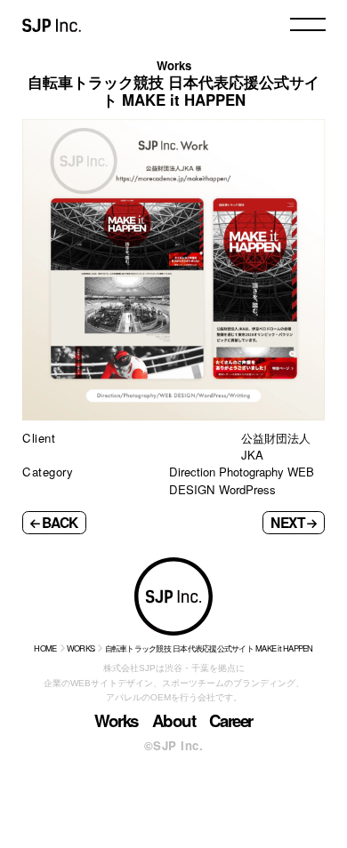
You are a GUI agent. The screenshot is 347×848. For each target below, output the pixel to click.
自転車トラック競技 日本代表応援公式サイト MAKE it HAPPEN (209, 648)
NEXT (287, 522)
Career (231, 720)
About (174, 720)
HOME (45, 648)
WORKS (80, 648)
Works (116, 720)
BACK (60, 522)
